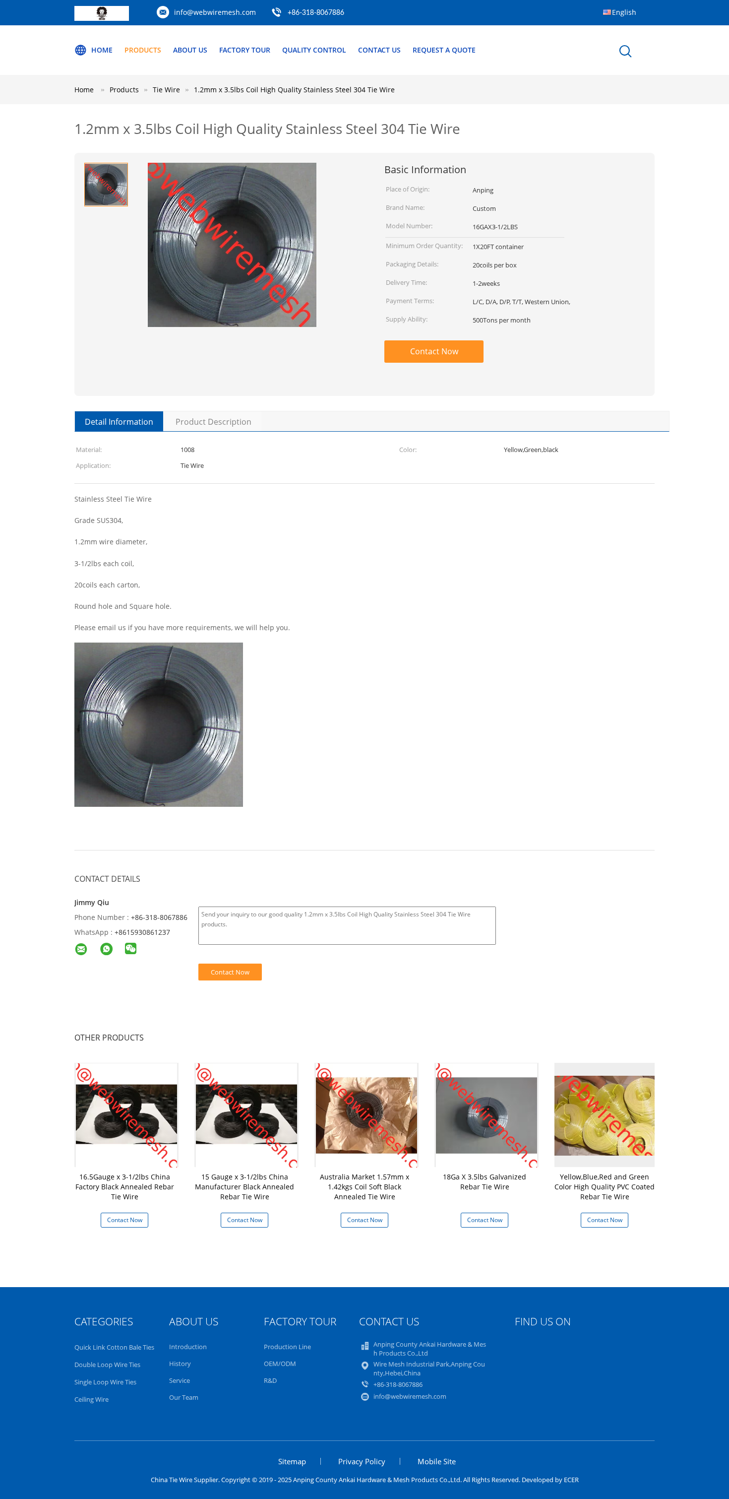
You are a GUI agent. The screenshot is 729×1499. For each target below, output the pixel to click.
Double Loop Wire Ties (107, 1364)
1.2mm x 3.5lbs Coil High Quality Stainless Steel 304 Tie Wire (294, 89)
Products (142, 50)
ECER (571, 1479)
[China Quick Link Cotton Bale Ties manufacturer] (101, 18)
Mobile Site (437, 1461)
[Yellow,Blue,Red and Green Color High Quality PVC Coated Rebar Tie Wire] (606, 1114)
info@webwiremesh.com (215, 12)
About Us (190, 50)
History (180, 1363)
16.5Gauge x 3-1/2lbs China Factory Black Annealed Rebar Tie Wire (124, 1186)
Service (179, 1380)
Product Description (213, 421)
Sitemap (292, 1461)
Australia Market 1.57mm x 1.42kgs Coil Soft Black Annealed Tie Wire (364, 1186)
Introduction (188, 1346)
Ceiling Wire (91, 1399)
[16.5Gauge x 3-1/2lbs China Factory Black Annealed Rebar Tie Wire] (126, 1114)
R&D (270, 1380)
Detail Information (119, 421)
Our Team (183, 1397)
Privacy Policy (361, 1461)
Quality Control (314, 50)
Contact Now (434, 351)
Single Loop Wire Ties (105, 1381)
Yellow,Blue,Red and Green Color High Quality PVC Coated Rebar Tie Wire (604, 1186)
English (624, 12)
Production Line (287, 1346)
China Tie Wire (171, 1479)
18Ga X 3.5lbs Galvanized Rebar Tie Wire (484, 1181)
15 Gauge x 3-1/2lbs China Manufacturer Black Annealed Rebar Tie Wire (244, 1186)
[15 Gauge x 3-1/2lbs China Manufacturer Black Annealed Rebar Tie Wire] (246, 1114)
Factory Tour (244, 50)
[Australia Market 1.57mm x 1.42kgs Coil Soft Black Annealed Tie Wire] (366, 1114)
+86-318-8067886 (316, 12)
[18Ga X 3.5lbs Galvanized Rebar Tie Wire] (486, 1114)
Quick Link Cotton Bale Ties (114, 1347)
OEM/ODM (280, 1363)
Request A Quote (444, 50)
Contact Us (379, 50)
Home (102, 50)
